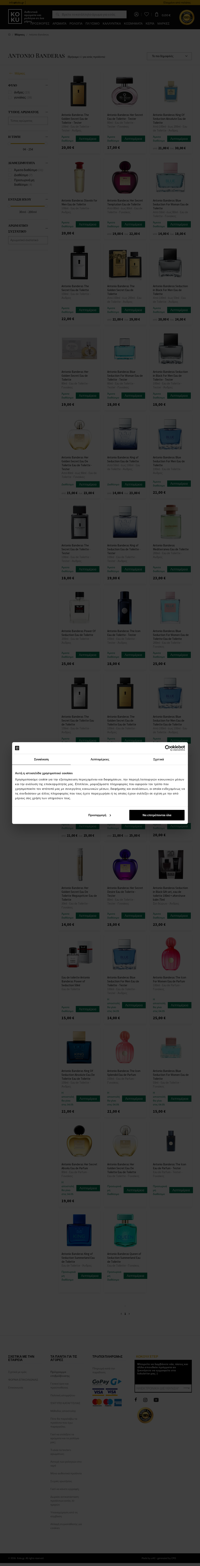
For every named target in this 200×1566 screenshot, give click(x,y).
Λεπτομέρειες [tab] (100, 759)
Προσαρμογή (97, 815)
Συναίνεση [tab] (41, 759)
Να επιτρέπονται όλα (157, 815)
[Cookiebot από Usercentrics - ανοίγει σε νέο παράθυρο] (168, 748)
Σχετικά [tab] (158, 759)
